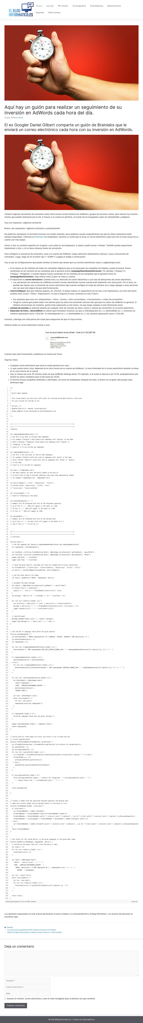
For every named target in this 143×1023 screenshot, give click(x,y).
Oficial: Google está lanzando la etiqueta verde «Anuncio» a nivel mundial (34, 932)
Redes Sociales (54, 12)
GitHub (33, 901)
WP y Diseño (63, 6)
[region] (71, 643)
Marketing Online (114, 6)
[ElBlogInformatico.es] (21, 9)
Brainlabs (39, 237)
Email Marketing (96, 6)
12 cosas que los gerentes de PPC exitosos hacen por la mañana (31, 930)
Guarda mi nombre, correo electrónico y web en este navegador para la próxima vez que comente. (51, 998)
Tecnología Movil (79, 6)
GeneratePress (89, 1019)
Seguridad (40, 12)
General (39, 6)
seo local (50, 6)
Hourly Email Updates (13, 901)
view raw (134, 901)
